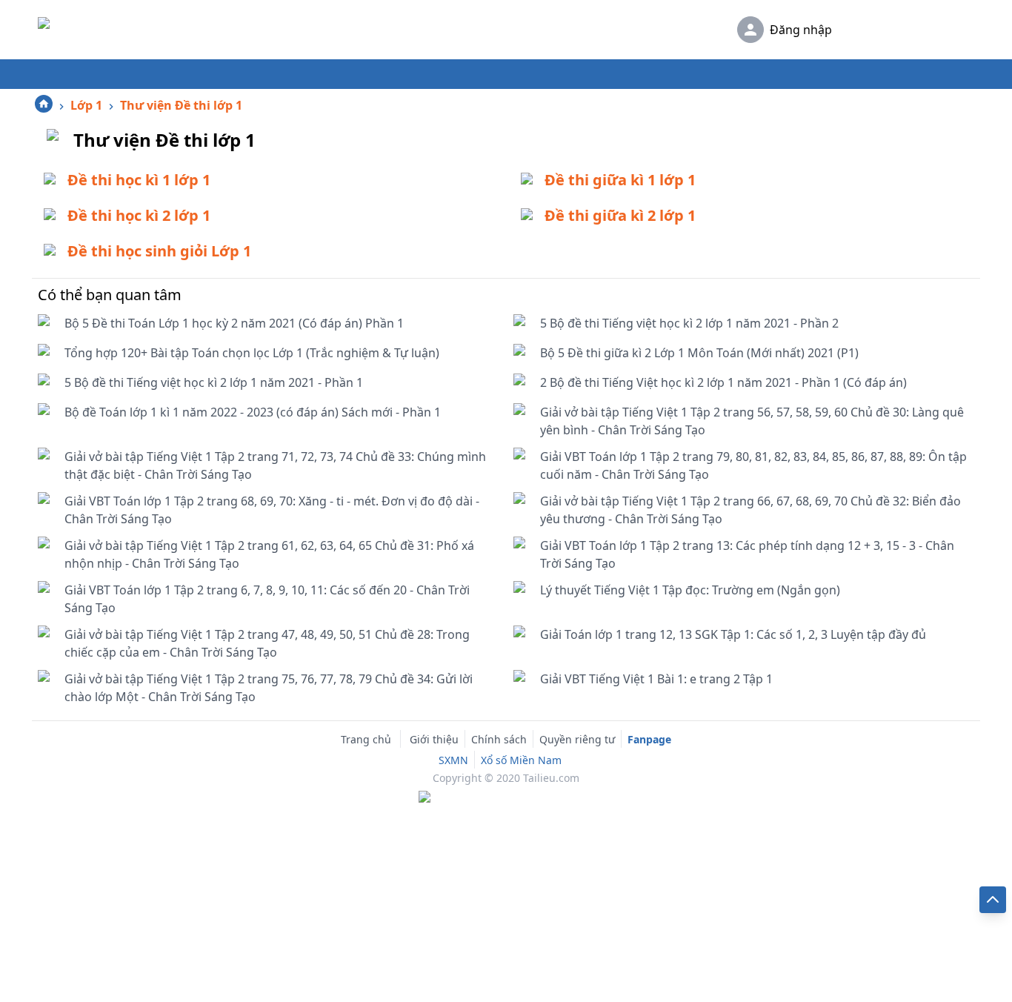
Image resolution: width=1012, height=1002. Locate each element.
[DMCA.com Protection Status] (506, 798)
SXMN (453, 760)
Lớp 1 (86, 105)
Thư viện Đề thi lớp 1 (181, 105)
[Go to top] (992, 899)
